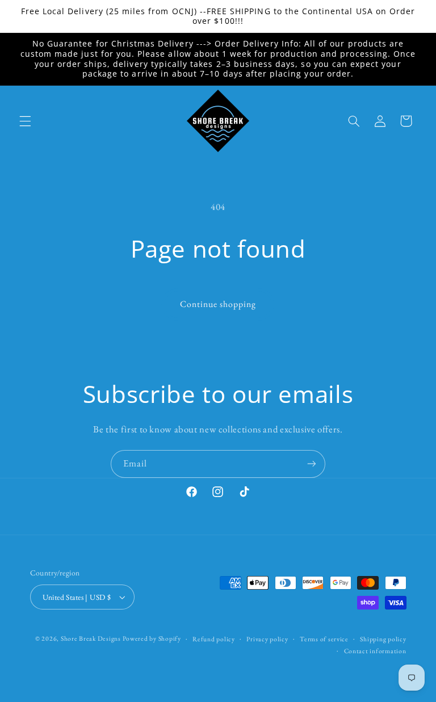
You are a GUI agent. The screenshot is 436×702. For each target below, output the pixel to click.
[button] (25, 121)
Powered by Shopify (152, 638)
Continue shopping (218, 304)
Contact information (375, 650)
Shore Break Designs (91, 638)
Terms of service (324, 638)
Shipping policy (383, 638)
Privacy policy (267, 638)
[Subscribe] (312, 464)
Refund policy (213, 638)
